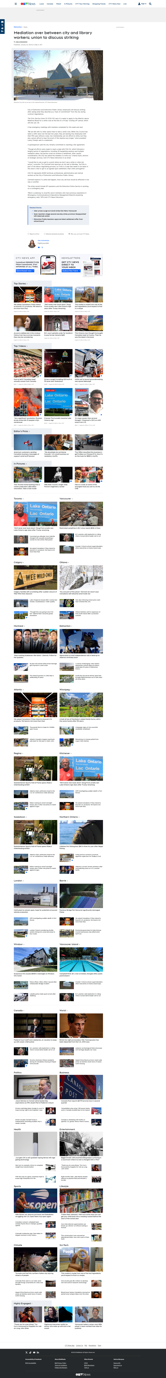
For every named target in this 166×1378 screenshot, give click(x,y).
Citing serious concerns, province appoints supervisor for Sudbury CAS (88, 855)
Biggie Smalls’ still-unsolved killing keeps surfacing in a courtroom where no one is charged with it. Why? (81, 1159)
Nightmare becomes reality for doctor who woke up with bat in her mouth (57, 1326)
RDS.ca (116, 1367)
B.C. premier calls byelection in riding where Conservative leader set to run (88, 535)
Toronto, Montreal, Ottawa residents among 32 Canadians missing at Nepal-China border (43, 1061)
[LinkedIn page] (38, 1352)
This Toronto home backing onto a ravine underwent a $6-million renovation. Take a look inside (27, 487)
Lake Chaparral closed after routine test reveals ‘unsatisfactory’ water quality (43, 600)
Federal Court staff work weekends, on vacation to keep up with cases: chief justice (35, 1041)
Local (41, 4)
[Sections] (16, 4)
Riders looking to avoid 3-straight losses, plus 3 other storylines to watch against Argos (43, 804)
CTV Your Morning (82, 4)
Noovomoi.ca (118, 1365)
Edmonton (18, 27)
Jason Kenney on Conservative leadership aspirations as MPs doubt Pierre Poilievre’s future (34, 1102)
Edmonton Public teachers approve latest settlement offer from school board (58, 220)
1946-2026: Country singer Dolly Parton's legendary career (55, 486)
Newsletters (92, 1345)
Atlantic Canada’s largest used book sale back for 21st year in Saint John (42, 740)
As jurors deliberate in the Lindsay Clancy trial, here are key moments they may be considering (27, 335)
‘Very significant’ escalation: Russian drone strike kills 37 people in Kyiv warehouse (28, 420)
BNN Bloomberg (89, 1365)
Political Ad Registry (61, 1367)
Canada (50, 4)
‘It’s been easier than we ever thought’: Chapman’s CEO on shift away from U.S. (88, 420)
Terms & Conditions (61, 1365)
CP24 (86, 1363)
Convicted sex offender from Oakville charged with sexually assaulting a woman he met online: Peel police (42, 538)
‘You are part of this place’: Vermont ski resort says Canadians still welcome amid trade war (79, 593)
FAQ (86, 1345)
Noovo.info (117, 1363)
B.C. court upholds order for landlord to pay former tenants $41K (58, 334)
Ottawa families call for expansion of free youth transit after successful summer (87, 613)
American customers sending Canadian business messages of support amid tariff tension (26, 454)
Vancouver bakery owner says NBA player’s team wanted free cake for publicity (88, 1326)
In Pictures (68, 4)
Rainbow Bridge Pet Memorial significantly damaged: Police (80, 911)
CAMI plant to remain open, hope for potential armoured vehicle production (35, 911)
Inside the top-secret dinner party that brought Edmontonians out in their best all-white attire (88, 677)
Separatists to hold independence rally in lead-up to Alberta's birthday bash (80, 656)
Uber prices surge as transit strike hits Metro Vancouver (55, 211)
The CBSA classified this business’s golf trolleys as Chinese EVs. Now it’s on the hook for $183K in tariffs (89, 454)
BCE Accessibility (30, 1363)
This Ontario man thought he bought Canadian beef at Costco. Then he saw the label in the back (89, 335)
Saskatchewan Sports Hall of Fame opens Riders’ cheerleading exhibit (33, 784)
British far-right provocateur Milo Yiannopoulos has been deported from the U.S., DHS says (79, 1041)
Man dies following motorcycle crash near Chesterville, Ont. (87, 600)
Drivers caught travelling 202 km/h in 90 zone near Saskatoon (58, 380)
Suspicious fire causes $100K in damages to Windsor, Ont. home (34, 975)
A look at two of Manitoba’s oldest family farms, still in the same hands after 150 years (80, 720)
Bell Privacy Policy (60, 1363)
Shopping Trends (99, 4)
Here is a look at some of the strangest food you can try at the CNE (87, 487)
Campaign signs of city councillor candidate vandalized (86, 728)
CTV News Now (114, 4)
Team (99, 1345)
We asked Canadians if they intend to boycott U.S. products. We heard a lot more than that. (28, 306)
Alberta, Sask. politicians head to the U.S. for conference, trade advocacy (42, 855)
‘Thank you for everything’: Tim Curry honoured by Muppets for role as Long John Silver (27, 1326)
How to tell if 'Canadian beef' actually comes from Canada (25, 380)
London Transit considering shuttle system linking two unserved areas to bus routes (42, 931)
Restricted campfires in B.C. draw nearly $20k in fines (80, 528)
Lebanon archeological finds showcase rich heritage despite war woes (88, 1049)
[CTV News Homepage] (28, 4)
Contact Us (79, 1345)
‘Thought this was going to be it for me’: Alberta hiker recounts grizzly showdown (41, 613)
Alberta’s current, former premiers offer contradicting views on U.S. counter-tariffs (89, 868)
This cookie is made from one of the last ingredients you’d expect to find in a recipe (88, 306)
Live (125, 4)
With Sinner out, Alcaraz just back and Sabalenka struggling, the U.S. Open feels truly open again (34, 1215)
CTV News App (69, 1345)
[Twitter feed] (26, 1352)
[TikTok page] (30, 1352)
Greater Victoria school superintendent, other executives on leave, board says (89, 547)
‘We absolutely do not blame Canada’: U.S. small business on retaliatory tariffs (56, 454)
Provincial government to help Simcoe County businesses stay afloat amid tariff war (88, 931)
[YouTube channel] (34, 1352)
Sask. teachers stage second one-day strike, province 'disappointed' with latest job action (60, 215)
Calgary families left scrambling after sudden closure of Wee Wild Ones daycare (35, 593)
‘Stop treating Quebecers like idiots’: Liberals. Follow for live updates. (35, 656)
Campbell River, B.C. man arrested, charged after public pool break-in (81, 975)
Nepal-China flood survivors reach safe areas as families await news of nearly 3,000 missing (88, 1061)
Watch (58, 4)
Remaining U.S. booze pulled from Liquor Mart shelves (86, 740)
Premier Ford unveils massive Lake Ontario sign (57, 419)
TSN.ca (86, 1367)
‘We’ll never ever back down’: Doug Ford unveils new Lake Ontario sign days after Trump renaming (57, 306)
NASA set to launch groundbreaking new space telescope (89, 380)
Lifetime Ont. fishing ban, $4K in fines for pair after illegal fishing (81, 847)
